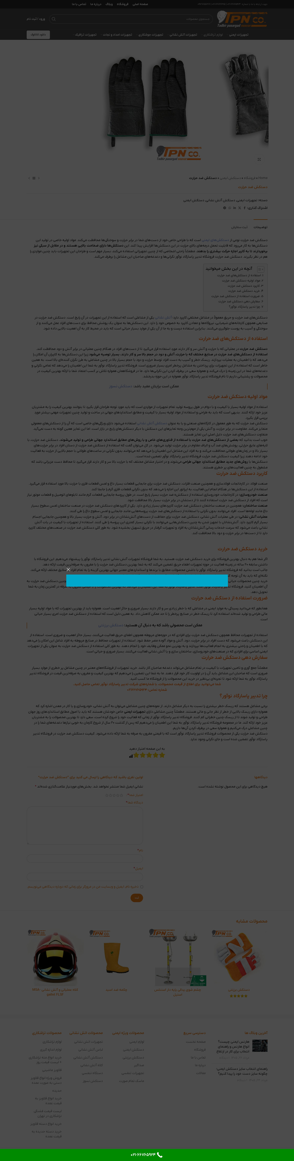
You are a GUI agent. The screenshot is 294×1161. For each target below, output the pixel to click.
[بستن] (68, 569)
